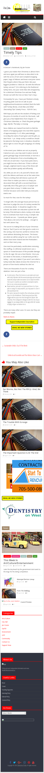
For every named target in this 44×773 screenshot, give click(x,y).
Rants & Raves (9, 317)
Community (6, 638)
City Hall (4, 622)
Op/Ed (4, 628)
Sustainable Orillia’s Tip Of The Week (14, 345)
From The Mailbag (23, 591)
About (3, 683)
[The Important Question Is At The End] (22, 431)
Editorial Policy (6, 697)
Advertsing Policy (6, 693)
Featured (6, 48)
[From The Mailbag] (9, 590)
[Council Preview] (11, 601)
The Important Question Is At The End (20, 453)
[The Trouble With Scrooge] (22, 400)
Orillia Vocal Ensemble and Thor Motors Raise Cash (25, 355)
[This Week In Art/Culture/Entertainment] (22, 533)
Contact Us (6, 642)
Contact (4, 686)
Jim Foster (19, 48)
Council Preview (26, 602)
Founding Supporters (7, 690)
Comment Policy (6, 700)
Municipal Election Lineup (25, 579)
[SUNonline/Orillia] (4, 17)
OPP (3, 635)
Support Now (6, 645)
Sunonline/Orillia (20, 56)
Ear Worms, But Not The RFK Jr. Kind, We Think (21, 390)
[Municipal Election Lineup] (9, 578)
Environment (6, 632)
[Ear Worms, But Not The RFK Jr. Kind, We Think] (22, 367)
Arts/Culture (7, 556)
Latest (25, 48)
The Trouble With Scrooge (15, 422)
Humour (29, 56)
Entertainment (15, 556)
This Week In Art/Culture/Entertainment (18, 561)
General (12, 48)
